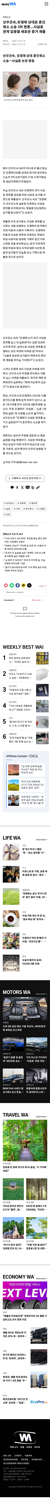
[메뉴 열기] (46, 4)
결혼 (8, 509)
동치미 (34, 503)
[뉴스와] (25, 1438)
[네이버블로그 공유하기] (27, 487)
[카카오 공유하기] (12, 487)
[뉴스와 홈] (9, 4)
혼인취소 (29, 509)
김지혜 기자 (42, 44)
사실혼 (42, 509)
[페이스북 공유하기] (17, 487)
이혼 (18, 509)
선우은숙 (10, 503)
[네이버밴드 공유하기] (32, 487)
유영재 (23, 503)
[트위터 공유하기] (22, 487)
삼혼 (8, 514)
